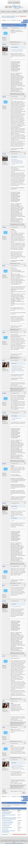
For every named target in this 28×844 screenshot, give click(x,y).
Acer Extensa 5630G (6, 825)
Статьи (8, 11)
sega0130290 (4, 27)
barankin (4, 44)
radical (3, 265)
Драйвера (14, 11)
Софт (20, 11)
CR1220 (19, 375)
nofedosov (4, 393)
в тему (18, 708)
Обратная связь (20, 843)
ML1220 (22, 374)
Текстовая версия (4, 834)
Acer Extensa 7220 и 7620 (7, 823)
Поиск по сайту (8, 843)
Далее (20, 20)
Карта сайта (13, 843)
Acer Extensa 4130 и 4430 (7, 820)
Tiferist (3, 566)
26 (17, 20)
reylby (3, 360)
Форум (25, 11)
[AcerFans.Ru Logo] (14, 7)
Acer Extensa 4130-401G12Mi (7, 822)
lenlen (3, 585)
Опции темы (21, 24)
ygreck (3, 655)
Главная (3, 11)
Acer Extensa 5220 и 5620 (7, 827)
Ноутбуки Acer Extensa (10, 17)
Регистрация (16, 2)
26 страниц (3, 20)
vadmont (4, 96)
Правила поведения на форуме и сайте (19, 834)
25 (15, 20)
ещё (20, 708)
